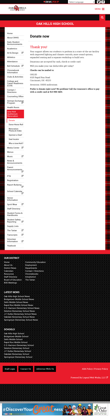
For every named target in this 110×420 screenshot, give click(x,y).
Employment (31, 265)
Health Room (13, 107)
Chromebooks (31, 274)
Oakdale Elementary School (16, 354)
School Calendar (14, 191)
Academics (12, 48)
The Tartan (12, 230)
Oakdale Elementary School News (19, 317)
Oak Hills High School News (17, 296)
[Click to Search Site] (102, 17)
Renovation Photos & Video (15, 130)
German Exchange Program (15, 102)
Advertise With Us (45, 368)
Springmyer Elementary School (18, 357)
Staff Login (10, 368)
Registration (12, 180)
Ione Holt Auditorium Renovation (12, 114)
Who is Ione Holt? (16, 143)
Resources (9, 274)
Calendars (8, 271)
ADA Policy (87, 368)
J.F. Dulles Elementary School (17, 351)
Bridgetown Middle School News (19, 299)
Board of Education (13, 280)
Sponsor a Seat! (15, 135)
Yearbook (11, 246)
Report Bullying (14, 185)
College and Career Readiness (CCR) (15, 83)
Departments (31, 268)
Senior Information (12, 199)
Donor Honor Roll (16, 124)
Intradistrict (30, 277)
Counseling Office (15, 96)
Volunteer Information (12, 240)
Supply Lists (13, 226)
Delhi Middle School (13, 339)
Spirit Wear (12, 204)
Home (10, 33)
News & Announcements (14, 162)
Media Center (13, 148)
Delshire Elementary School (16, 348)
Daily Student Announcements (14, 43)
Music (10, 156)
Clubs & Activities (15, 77)
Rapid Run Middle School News (18, 305)
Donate (12, 120)
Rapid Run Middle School (16, 342)
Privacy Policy (101, 368)
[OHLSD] (17, 7)
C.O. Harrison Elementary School (19, 345)
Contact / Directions (11, 91)
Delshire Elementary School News (19, 311)
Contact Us (25, 368)
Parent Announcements (14, 168)
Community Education (35, 262)
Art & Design (12, 53)
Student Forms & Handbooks (14, 214)
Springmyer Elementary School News (21, 320)
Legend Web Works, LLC (94, 377)
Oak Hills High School (14, 333)
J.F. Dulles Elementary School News (20, 314)
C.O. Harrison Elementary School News (21, 308)
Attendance (12, 61)
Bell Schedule (13, 66)
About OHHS (13, 37)
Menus (10, 152)
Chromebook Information (13, 71)
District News (10, 268)
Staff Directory (13, 209)
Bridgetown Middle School (16, 336)
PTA (9, 176)
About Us (8, 265)
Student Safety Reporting (14, 220)
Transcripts (12, 235)
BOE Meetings (10, 283)
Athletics (11, 57)
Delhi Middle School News (16, 302)
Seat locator (14, 139)
